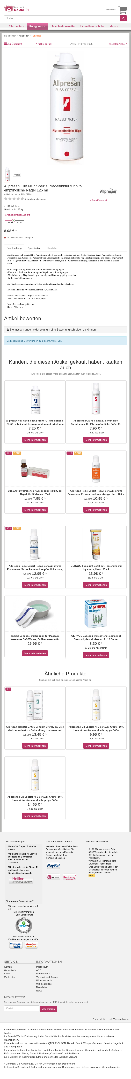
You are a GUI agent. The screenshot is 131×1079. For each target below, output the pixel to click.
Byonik (70, 1043)
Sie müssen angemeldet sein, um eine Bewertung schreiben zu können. (53, 329)
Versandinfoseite (111, 1067)
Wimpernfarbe (91, 1043)
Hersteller (52, 248)
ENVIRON (60, 1043)
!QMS (51, 1043)
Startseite (15, 26)
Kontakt (8, 966)
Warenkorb (10, 970)
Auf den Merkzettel (98, 200)
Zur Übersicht (14, 43)
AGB (38, 970)
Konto (7, 973)
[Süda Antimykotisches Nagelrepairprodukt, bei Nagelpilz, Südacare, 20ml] (34, 469)
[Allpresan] (108, 191)
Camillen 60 (56, 1053)
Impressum (42, 966)
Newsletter (42, 987)
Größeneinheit (13, 214)
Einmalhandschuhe (92, 26)
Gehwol (34, 1053)
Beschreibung (14, 248)
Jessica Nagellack (113, 1043)
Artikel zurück (45, 43)
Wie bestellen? (44, 983)
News (39, 990)
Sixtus (25, 1053)
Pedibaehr (74, 1053)
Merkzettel (9, 977)
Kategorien (36, 26)
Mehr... (92, 875)
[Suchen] (123, 18)
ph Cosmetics (89, 1050)
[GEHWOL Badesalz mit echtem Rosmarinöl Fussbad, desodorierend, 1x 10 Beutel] (96, 614)
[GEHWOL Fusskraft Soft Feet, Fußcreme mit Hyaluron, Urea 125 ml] (96, 544)
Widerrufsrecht (44, 980)
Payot (79, 1043)
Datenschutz (27, 915)
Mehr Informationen (35, 439)
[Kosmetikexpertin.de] (16, 8)
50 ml (19, 222)
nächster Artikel (117, 43)
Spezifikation (34, 248)
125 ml (9, 222)
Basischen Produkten (42, 1050)
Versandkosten (121, 1019)
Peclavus (44, 1053)
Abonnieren (48, 1008)
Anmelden (110, 10)
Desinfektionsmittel (63, 26)
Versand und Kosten (47, 977)
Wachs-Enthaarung (26, 1036)
